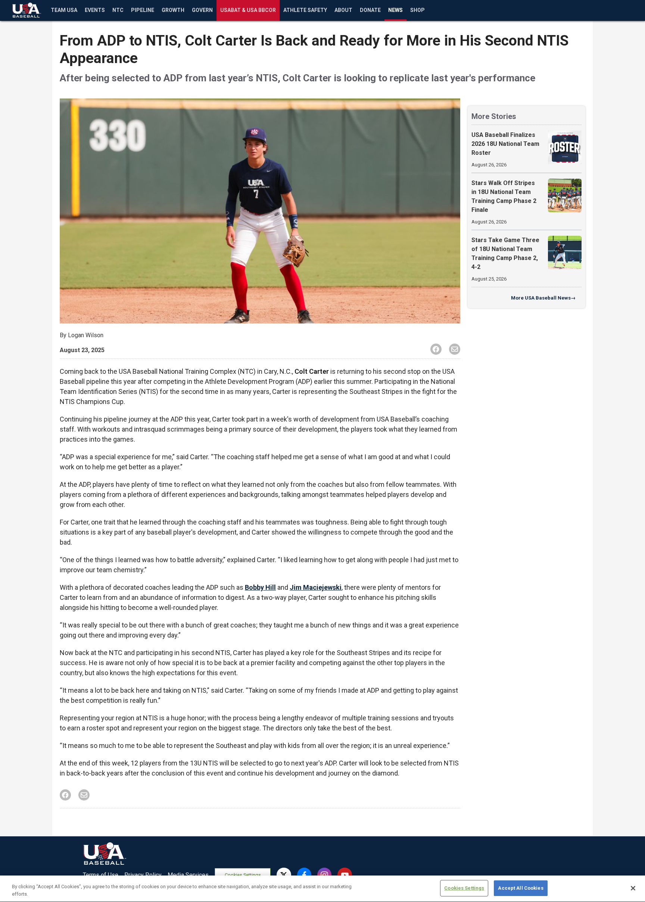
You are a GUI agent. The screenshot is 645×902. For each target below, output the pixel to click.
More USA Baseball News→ (543, 298)
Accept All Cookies (520, 888)
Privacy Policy (143, 874)
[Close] (633, 888)
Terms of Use (100, 874)
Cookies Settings (243, 875)
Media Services (188, 874)
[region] (322, 889)
